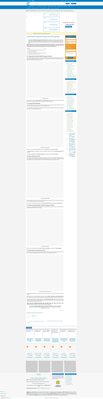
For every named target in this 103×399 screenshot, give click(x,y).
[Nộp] (43, 3)
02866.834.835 (39, 388)
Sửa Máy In (65, 6)
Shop (52, 8)
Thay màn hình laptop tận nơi (70, 100)
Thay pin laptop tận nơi (70, 96)
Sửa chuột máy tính (69, 124)
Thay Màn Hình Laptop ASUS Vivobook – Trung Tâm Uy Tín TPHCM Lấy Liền (55, 354)
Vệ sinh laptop (56, 8)
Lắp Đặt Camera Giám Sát (35, 8)
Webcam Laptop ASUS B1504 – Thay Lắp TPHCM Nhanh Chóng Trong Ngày (46, 354)
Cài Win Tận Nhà (69, 67)
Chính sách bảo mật (68, 377)
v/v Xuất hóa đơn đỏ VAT (69, 384)
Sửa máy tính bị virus (69, 113)
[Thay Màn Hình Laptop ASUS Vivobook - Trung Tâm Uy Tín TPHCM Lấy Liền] (55, 348)
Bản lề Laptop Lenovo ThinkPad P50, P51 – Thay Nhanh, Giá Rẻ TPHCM (29, 354)
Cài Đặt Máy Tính (50, 6)
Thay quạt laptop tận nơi (70, 103)
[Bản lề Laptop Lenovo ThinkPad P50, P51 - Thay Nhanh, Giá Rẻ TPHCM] (30, 348)
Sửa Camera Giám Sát (43, 8)
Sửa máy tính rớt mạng (70, 121)
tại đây (44, 383)
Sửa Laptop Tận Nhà (69, 64)
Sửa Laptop (45, 6)
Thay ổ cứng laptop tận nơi (70, 107)
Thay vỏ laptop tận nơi (70, 106)
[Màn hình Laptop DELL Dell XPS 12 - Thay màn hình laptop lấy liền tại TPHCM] (72, 348)
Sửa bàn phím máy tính (70, 125)
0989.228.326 (43, 388)
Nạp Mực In (70, 6)
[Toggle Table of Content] (45, 49)
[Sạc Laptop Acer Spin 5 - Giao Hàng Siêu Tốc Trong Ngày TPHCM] (64, 348)
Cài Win (55, 6)
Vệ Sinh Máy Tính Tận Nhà (70, 68)
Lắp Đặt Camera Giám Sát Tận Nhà (71, 75)
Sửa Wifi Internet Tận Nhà (70, 74)
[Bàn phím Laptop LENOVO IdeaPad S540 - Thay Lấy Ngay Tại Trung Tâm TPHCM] (38, 348)
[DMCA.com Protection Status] (58, 382)
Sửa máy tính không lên (70, 117)
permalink (42, 312)
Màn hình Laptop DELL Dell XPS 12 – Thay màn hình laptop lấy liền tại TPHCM (72, 354)
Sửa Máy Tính (39, 6)
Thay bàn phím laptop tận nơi (70, 99)
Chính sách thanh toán (69, 378)
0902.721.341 (48, 388)
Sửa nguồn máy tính (69, 129)
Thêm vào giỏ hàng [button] (29, 357)
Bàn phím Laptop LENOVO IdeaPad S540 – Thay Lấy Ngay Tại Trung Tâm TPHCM (38, 354)
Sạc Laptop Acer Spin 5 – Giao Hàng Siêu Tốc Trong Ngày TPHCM (63, 354)
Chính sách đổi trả (68, 381)
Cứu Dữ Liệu (29, 8)
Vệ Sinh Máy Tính (60, 6)
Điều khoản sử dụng (69, 375)
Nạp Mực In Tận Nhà (69, 71)
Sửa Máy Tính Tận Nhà (70, 63)
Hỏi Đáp (48, 8)
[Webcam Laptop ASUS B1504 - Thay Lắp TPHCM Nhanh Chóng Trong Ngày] (47, 348)
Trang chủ (27, 33)
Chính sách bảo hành (69, 382)
